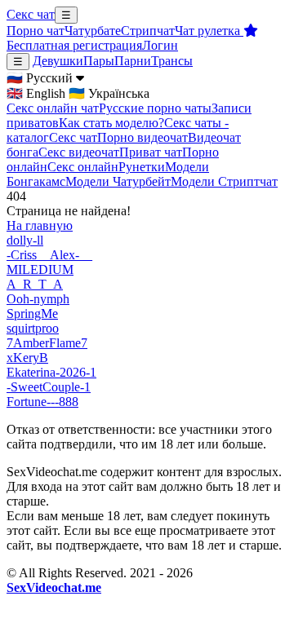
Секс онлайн (82, 167)
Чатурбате (93, 31)
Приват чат (150, 152)
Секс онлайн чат (53, 108)
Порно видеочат (142, 137)
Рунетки (141, 167)
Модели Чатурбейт (118, 181)
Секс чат (31, 14)
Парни (132, 61)
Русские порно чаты (155, 108)
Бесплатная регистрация (74, 45)
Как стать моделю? (111, 123)
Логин (160, 45)
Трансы (172, 61)
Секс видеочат (78, 152)
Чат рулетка (209, 31)
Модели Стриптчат (224, 181)
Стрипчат (148, 31)
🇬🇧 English (36, 93)
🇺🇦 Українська (109, 93)
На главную (40, 225)
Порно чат (36, 31)
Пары (98, 61)
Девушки (58, 61)
